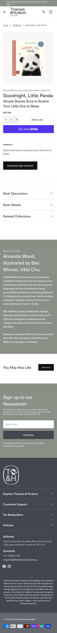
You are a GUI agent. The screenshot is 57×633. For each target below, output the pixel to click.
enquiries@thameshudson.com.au (20, 559)
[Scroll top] (53, 629)
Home (6, 25)
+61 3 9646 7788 (11, 555)
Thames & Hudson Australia (22, 619)
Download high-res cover (20, 165)
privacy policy (29, 443)
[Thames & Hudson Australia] (18, 11)
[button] (6, 11)
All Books (17, 25)
